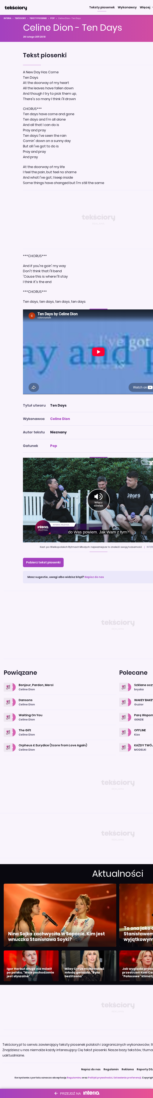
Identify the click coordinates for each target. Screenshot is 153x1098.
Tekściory (20, 18)
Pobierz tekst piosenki (43, 562)
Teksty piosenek (38, 18)
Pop (52, 18)
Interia (7, 18)
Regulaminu (74, 1077)
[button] (102, 7)
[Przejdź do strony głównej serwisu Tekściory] (15, 7)
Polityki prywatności (100, 1077)
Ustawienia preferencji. (127, 1077)
